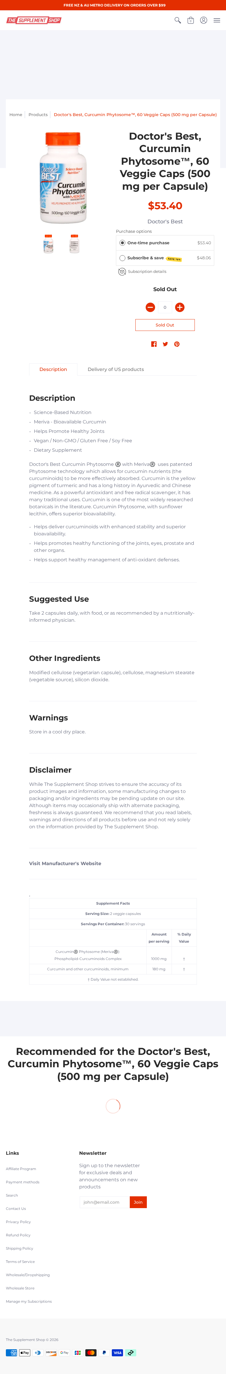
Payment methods (22, 1182)
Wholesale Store (20, 1288)
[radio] (122, 243)
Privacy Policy (18, 1222)
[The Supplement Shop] (34, 20)
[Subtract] (150, 307)
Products (38, 114)
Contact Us (16, 1208)
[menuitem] (177, 20)
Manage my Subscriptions (29, 1301)
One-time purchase (148, 242)
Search (12, 1195)
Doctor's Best (165, 221)
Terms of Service (20, 1261)
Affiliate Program (21, 1169)
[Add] (180, 307)
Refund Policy (18, 1235)
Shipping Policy (19, 1248)
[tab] (53, 369)
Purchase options (134, 231)
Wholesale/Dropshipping (28, 1275)
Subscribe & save (154, 258)
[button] (177, 20)
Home (15, 114)
